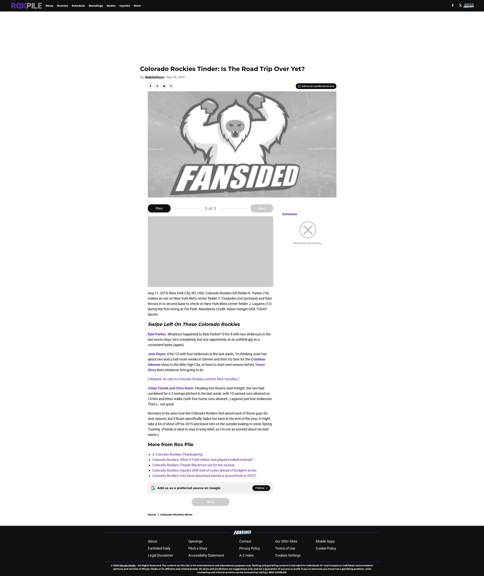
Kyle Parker (157, 334)
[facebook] (453, 5)
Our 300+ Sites (286, 541)
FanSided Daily (159, 548)
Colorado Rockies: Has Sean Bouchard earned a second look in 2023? (204, 476)
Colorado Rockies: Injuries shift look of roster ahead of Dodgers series (204, 470)
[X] (460, 5)
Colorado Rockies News (176, 514)
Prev (159, 208)
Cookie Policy (326, 548)
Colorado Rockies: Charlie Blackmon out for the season (193, 465)
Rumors (62, 5)
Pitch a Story (197, 548)
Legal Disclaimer (160, 555)
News (49, 5)
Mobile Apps (325, 541)
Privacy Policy (249, 548)
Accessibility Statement (206, 555)
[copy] (171, 86)
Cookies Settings (288, 555)
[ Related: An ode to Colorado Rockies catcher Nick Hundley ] (193, 379)
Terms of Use (285, 548)
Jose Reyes (156, 354)
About (152, 541)
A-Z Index (246, 555)
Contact (245, 541)
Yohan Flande (158, 388)
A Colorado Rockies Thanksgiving (177, 454)
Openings (195, 541)
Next (261, 208)
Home (152, 514)
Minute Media (127, 565)
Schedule (78, 5)
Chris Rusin (184, 388)
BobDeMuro (154, 77)
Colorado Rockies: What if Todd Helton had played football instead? (202, 460)
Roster (111, 5)
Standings (96, 5)
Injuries (124, 5)
